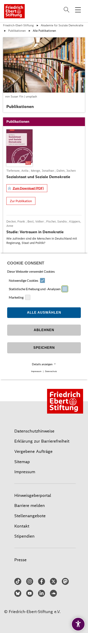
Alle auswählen (44, 312)
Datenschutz (51, 371)
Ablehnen (44, 330)
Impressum (36, 371)
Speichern (44, 347)
